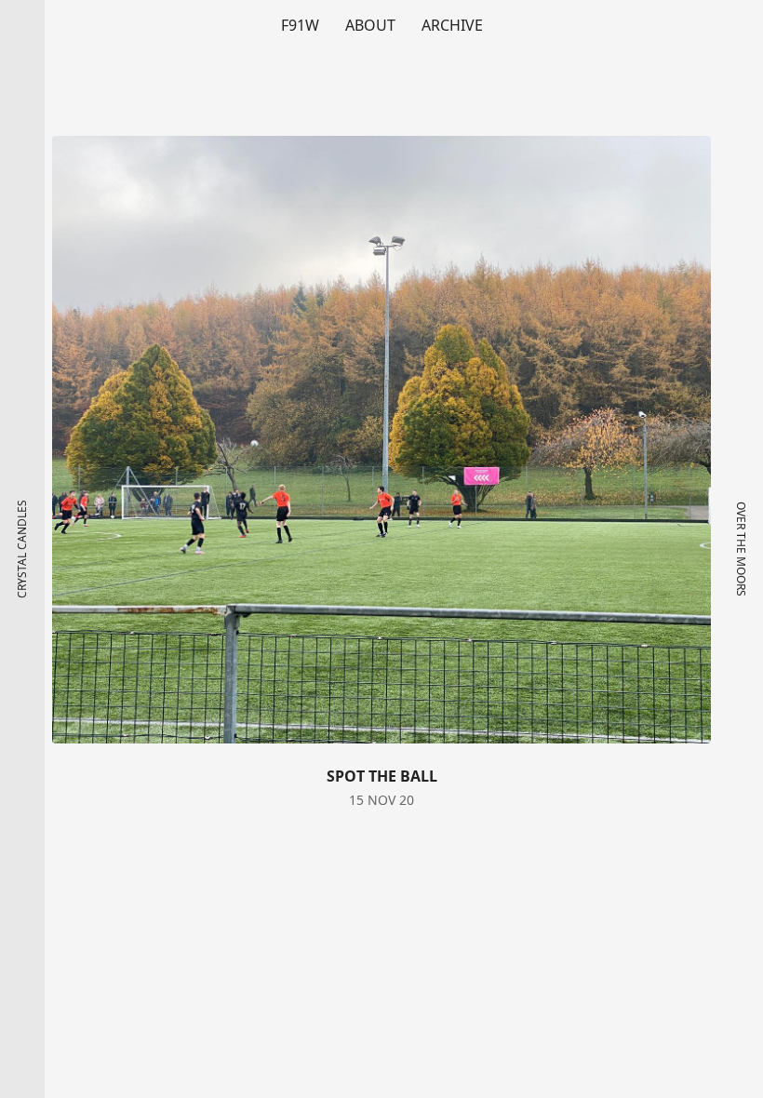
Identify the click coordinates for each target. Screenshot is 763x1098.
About (370, 25)
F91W (300, 25)
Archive (452, 25)
